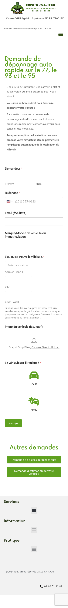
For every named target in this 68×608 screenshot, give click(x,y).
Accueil (7, 28)
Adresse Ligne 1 (14, 271)
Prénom (9, 183)
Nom (39, 183)
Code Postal (12, 301)
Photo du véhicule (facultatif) (24, 326)
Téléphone (12, 192)
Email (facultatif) (15, 213)
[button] (61, 34)
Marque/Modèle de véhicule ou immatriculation (25, 234)
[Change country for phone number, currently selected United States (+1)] (9, 201)
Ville (7, 286)
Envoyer (13, 423)
